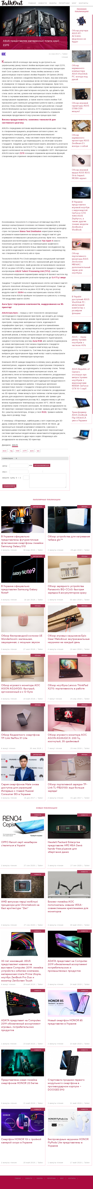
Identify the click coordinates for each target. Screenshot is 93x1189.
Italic (33, 471)
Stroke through (39, 471)
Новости (42, 3)
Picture (54, 471)
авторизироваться (41, 465)
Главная (32, 3)
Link (51, 471)
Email (4, 472)
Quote (45, 471)
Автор (4, 466)
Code (48, 471)
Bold (30, 471)
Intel (17, 451)
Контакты (83, 3)
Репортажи (64, 3)
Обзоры (52, 3)
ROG (11, 451)
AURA (32, 451)
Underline (36, 471)
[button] (17, 182)
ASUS (5, 451)
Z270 (25, 451)
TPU (38, 451)
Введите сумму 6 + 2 (11, 478)
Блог (74, 3)
